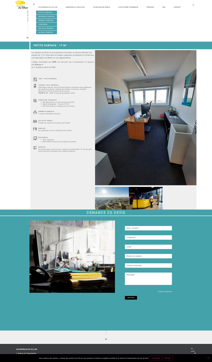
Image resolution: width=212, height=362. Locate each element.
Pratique (150, 7)
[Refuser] (208, 358)
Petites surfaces (45, 12)
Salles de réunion (45, 28)
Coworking (42, 24)
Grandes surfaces (46, 20)
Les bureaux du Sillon (47, 7)
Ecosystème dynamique (128, 7)
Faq (164, 7)
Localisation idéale (101, 7)
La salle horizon (45, 32)
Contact (177, 7)
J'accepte (156, 358)
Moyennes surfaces (46, 16)
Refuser (168, 358)
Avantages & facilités (75, 7)
